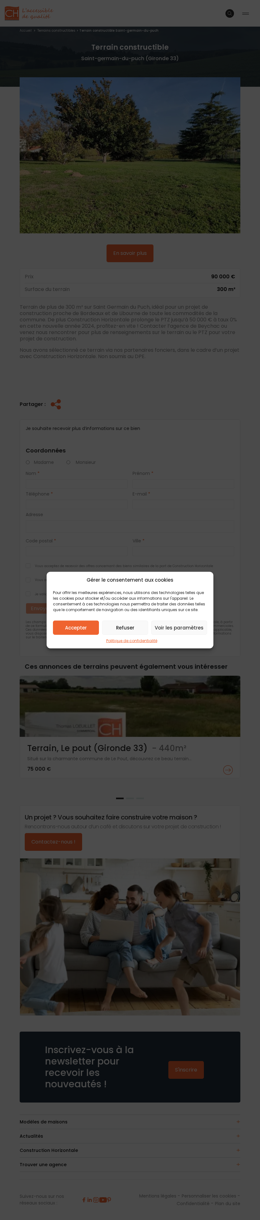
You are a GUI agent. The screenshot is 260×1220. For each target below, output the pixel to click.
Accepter (76, 627)
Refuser (125, 627)
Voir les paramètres (179, 627)
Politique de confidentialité (131, 640)
